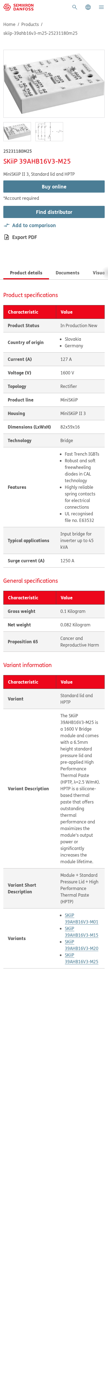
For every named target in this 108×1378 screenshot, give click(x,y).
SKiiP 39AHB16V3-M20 (81, 945)
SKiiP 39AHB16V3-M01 (81, 918)
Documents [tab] (67, 272)
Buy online (54, 186)
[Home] (18, 7)
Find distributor (54, 212)
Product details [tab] (26, 272)
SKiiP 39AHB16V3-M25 (81, 958)
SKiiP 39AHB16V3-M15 (81, 931)
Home (9, 24)
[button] (88, 7)
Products (30, 24)
